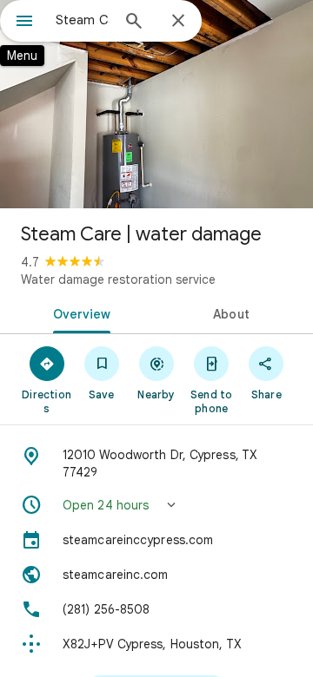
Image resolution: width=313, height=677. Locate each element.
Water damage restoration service (118, 279)
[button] (156, 505)
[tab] (78, 312)
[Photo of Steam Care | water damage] (156, 104)
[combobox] (83, 20)
